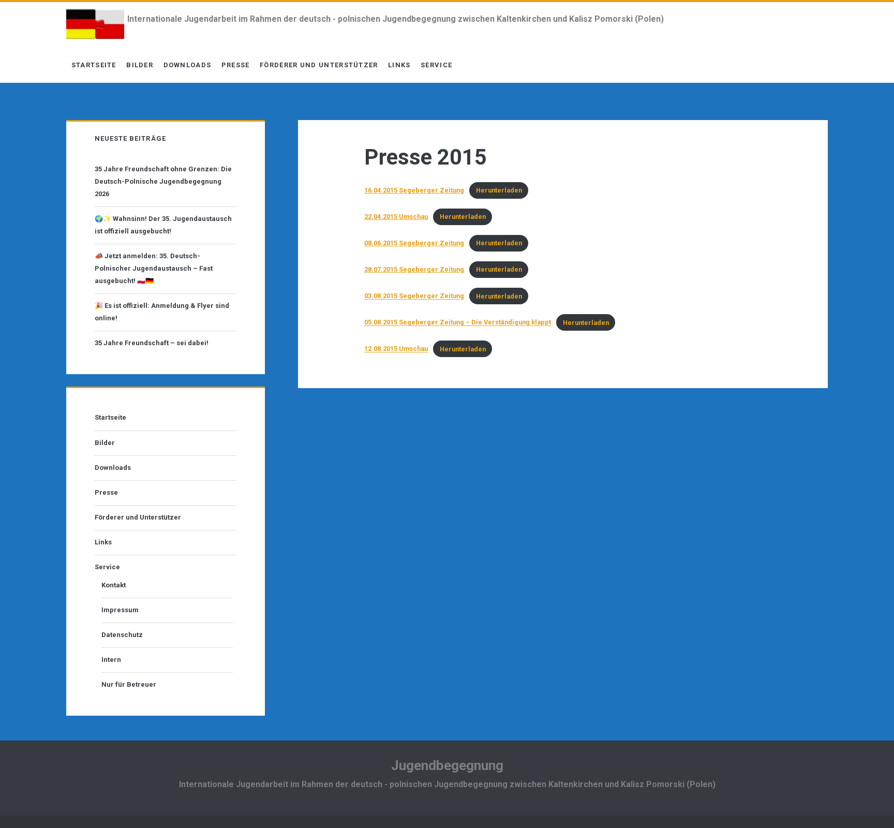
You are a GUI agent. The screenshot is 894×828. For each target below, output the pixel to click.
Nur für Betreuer (128, 684)
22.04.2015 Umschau (396, 216)
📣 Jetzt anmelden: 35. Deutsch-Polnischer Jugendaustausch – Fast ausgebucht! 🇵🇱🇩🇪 (154, 268)
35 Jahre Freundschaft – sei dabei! (151, 343)
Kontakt (113, 585)
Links (399, 65)
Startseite (93, 65)
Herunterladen (499, 190)
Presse (235, 65)
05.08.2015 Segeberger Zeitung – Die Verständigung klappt (457, 323)
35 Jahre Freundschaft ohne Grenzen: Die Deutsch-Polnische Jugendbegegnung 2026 (163, 181)
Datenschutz (122, 635)
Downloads (187, 65)
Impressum (120, 610)
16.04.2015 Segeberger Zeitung (414, 190)
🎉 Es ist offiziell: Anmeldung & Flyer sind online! (162, 312)
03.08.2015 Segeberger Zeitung (414, 296)
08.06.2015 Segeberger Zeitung (414, 243)
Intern (111, 659)
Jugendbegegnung (447, 765)
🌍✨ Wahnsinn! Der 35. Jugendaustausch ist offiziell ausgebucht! (163, 225)
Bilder (139, 65)
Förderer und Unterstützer (319, 65)
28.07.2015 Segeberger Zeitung (414, 269)
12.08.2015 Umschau (396, 349)
